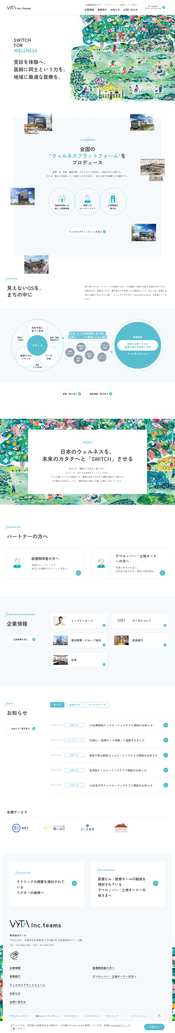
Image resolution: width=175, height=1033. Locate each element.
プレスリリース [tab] (97, 704)
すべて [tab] (57, 704)
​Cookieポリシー (119, 1025)
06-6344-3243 (23, 945)
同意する (154, 1027)
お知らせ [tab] (74, 704)
